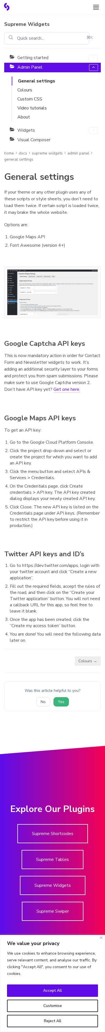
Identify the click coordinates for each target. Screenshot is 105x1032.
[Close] (101, 937)
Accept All (52, 990)
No (43, 702)
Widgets (26, 130)
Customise (52, 1005)
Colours (24, 90)
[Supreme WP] (6, 6)
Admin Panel (30, 67)
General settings (36, 81)
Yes (61, 702)
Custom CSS (29, 99)
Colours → (87, 661)
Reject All (52, 1021)
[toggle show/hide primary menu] (96, 7)
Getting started (32, 58)
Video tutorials (32, 108)
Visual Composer (33, 140)
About (23, 117)
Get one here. (66, 389)
